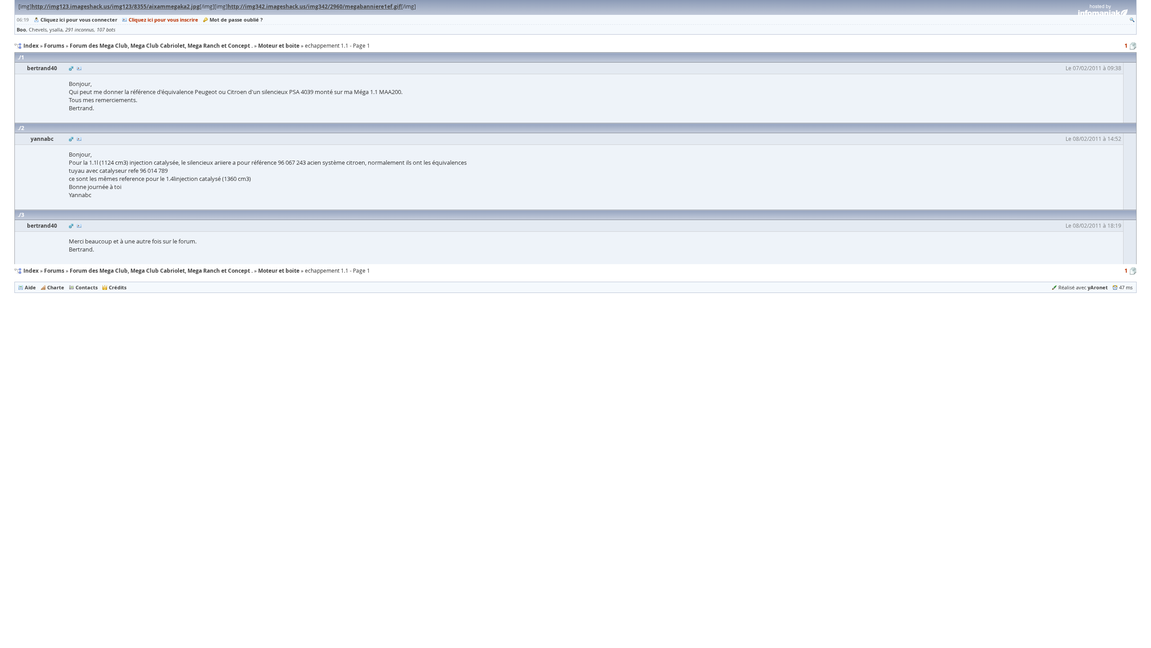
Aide (30, 287)
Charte (55, 287)
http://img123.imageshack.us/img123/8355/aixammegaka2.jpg (115, 6)
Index (31, 270)
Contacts (87, 287)
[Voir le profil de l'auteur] (79, 68)
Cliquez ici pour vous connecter (78, 19)
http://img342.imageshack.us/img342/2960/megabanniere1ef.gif (314, 6)
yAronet (1098, 287)
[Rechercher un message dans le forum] (1132, 19)
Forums (54, 270)
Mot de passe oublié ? (236, 19)
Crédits (117, 287)
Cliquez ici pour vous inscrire (163, 19)
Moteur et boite (278, 270)
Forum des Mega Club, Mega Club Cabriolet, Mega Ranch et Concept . (161, 270)
